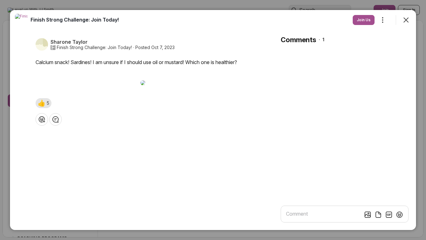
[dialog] (213, 120)
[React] (42, 119)
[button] (43, 103)
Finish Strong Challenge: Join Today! (94, 47)
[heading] (75, 19)
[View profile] (21, 20)
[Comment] (55, 119)
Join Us (363, 20)
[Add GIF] (389, 215)
